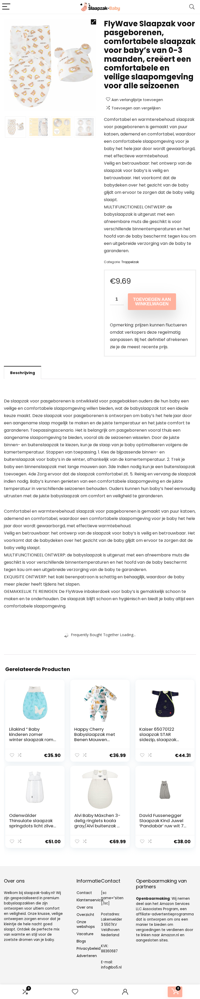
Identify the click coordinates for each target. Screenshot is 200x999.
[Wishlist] (75, 992)
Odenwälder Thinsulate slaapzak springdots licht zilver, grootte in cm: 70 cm (32, 823)
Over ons (85, 907)
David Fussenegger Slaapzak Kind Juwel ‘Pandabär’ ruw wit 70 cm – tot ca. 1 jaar (162, 823)
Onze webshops (86, 924)
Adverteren (87, 955)
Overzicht (85, 914)
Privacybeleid (89, 948)
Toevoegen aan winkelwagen (152, 301)
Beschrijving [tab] (22, 372)
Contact (84, 892)
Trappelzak (130, 262)
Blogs (81, 941)
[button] (93, 21)
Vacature (85, 933)
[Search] (192, 7)
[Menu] (6, 7)
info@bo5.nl (111, 967)
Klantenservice (90, 900)
